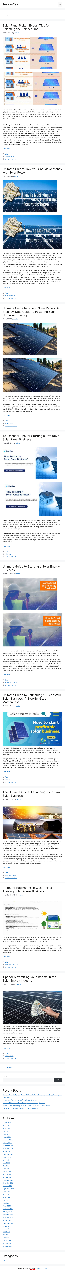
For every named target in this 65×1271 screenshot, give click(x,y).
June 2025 (6, 1163)
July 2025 (6, 1160)
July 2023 (6, 1229)
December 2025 (8, 1146)
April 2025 (6, 1169)
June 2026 (6, 1128)
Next (9, 1067)
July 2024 (6, 1194)
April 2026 (6, 1134)
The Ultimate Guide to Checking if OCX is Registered (20, 1108)
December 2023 (8, 1214)
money (7, 1056)
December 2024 (8, 1180)
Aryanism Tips (10, 4)
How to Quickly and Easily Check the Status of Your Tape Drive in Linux (27, 1106)
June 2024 (6, 1197)
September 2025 (8, 1154)
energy (7, 682)
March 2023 (7, 1240)
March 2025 (7, 1171)
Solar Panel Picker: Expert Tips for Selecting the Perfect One (26, 27)
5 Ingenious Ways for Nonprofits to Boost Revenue (20, 1100)
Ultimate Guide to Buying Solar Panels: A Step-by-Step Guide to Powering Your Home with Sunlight (31, 311)
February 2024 (8, 1209)
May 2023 (6, 1235)
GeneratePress (42, 1268)
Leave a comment (11, 159)
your (14, 875)
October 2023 (7, 1220)
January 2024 (7, 1212)
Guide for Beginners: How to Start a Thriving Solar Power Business (27, 889)
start (10, 554)
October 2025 (7, 1151)
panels (7, 423)
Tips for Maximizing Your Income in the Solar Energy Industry (29, 978)
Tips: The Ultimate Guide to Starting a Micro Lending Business (24, 1103)
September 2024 (8, 1189)
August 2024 (7, 1191)
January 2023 (7, 1246)
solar (12, 156)
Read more (6, 148)
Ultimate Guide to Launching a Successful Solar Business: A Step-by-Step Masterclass (32, 698)
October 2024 (7, 1186)
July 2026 (6, 1125)
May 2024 (6, 1200)
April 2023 (6, 1237)
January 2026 (7, 1143)
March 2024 (7, 1206)
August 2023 (7, 1226)
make (7, 295)
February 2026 (8, 1140)
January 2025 (7, 1177)
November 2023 (8, 1217)
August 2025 (7, 1157)
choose (7, 156)
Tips (6, 154)
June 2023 (6, 1232)
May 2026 (6, 1131)
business (8, 964)
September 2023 (8, 1223)
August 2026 (7, 1123)
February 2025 (7, 1174)
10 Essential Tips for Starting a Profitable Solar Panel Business (31, 437)
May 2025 (6, 1166)
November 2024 (8, 1183)
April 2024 (6, 1203)
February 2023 (8, 1243)
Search (5, 1076)
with (14, 295)
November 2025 (8, 1148)
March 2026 (7, 1137)
